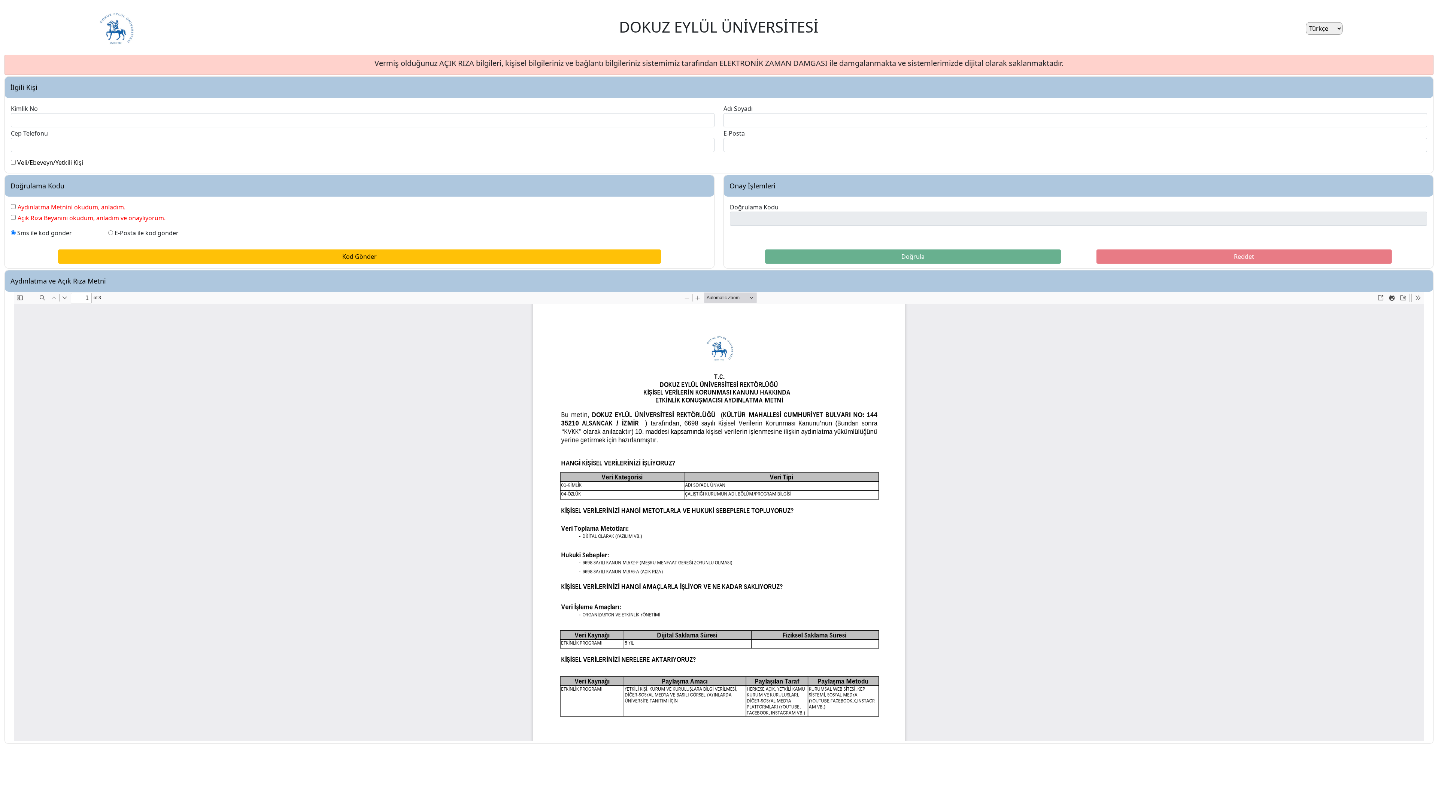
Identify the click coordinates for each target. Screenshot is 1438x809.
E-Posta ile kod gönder (147, 233)
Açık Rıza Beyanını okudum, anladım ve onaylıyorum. (92, 218)
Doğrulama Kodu (754, 207)
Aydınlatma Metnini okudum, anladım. (71, 207)
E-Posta (734, 133)
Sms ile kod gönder (44, 233)
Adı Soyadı (738, 108)
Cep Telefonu (29, 133)
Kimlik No (24, 108)
